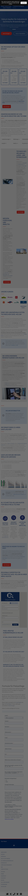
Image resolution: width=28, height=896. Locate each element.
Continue (24, 2)
